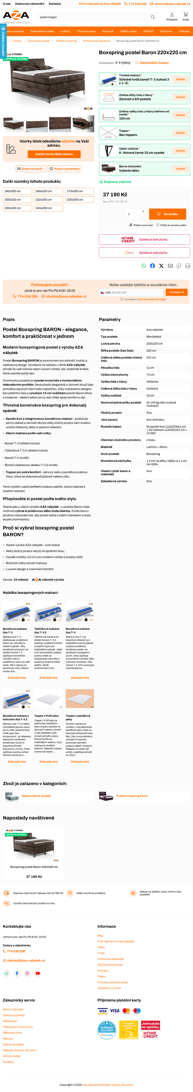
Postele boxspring (66, 41)
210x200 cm (44, 199)
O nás (7, 3)
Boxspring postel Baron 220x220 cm (34, 866)
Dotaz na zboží (31, 168)
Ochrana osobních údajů (112, 982)
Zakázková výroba (109, 988)
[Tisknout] (187, 265)
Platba (101, 976)
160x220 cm (44, 191)
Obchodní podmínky (110, 964)
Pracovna (166, 31)
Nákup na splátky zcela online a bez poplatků (161, 893)
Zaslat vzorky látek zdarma (54, 154)
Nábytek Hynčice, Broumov (20, 1050)
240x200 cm (44, 208)
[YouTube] (37, 973)
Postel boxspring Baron (96, 41)
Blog (100, 935)
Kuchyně (107, 31)
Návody (8, 1038)
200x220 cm (13, 199)
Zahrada (184, 31)
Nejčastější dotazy (154, 63)
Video (101, 947)
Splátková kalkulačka (153, 239)
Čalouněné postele (42, 31)
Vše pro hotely (12, 1056)
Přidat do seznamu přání (173, 225)
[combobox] (97, 17)
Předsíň (148, 31)
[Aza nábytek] (16, 17)
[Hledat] (152, 17)
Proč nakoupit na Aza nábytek (100, 3)
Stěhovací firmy (12, 1032)
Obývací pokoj (86, 31)
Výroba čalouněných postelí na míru (34, 903)
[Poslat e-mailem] (170, 265)
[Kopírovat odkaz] (179, 265)
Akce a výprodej (13, 31)
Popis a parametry (67, 168)
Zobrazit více (17, 677)
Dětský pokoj (128, 31)
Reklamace (10, 1021)
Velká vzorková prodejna (91, 893)
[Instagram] (27, 973)
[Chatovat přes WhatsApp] (144, 265)
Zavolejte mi (176, 292)
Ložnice (65, 31)
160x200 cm (13, 191)
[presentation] (90, 123)
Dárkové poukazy (14, 1015)
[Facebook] (17, 973)
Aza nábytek (89, 1084)
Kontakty (55, 3)
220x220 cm (13, 208)
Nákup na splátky (13, 1044)
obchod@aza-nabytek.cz (172, 3)
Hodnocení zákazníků (29, 3)
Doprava (102, 970)
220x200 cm (75, 199)
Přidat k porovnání (143, 225)
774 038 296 (138, 3)
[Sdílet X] (161, 265)
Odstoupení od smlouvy (18, 1026)
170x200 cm (75, 191)
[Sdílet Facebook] (152, 265)
